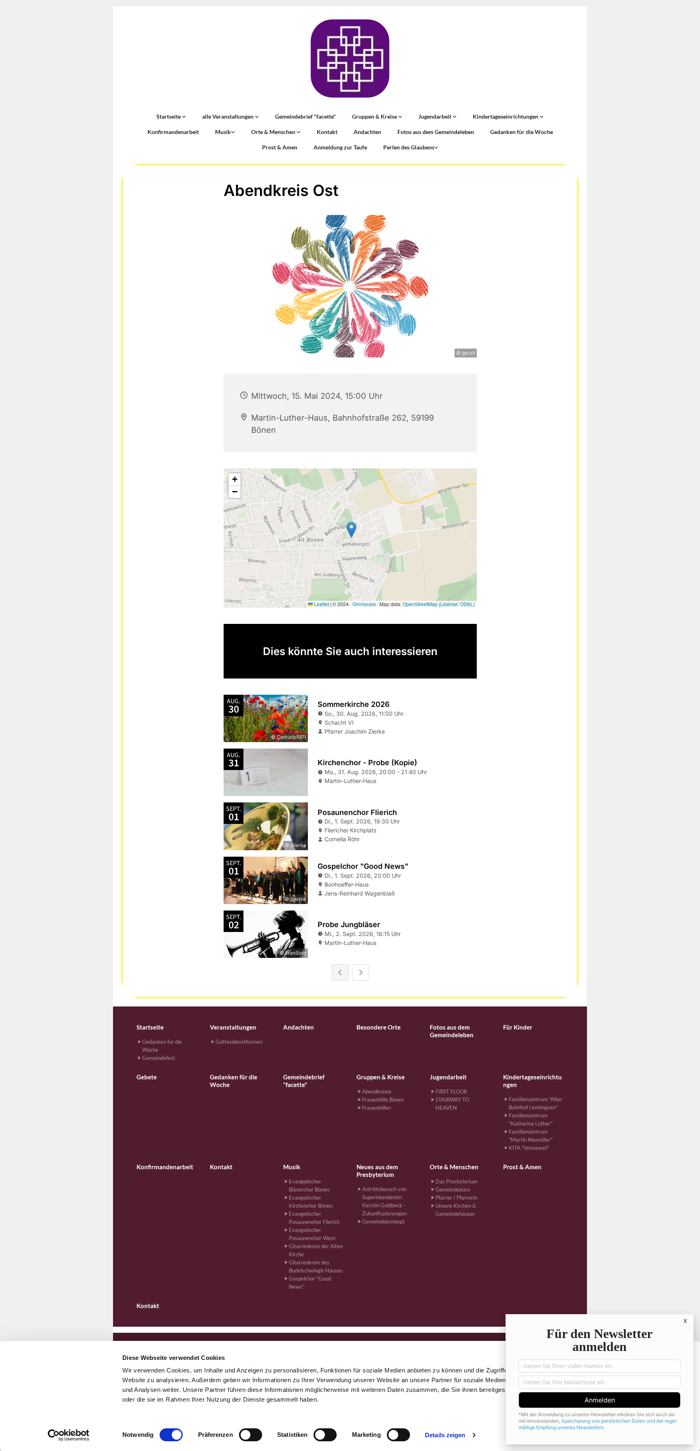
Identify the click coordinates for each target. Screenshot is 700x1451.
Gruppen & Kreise (375, 116)
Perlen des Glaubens (408, 147)
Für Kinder (517, 1027)
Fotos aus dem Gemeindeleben (435, 131)
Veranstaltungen (233, 1027)
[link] (171, 116)
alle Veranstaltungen (228, 116)
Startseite (169, 116)
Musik (223, 131)
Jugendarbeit (435, 116)
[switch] (250, 1434)
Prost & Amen (279, 147)
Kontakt (327, 131)
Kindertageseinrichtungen (506, 116)
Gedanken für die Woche (521, 131)
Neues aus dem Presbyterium (377, 1170)
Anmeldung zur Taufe (340, 147)
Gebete (147, 1077)
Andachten (367, 131)
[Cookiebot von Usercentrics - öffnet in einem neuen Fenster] (68, 1435)
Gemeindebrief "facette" (305, 116)
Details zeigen (445, 1435)
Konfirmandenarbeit (173, 131)
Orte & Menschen (274, 131)
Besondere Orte (378, 1027)
